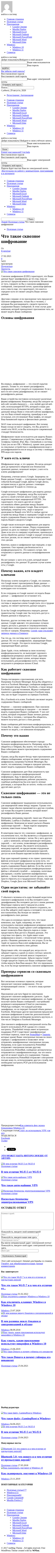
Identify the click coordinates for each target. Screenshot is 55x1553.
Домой (4, 222)
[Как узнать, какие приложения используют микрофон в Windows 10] (27, 1335)
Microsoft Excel (19, 32)
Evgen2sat (5, 251)
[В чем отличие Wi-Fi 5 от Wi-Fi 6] (18, 1164)
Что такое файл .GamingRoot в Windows (25, 1418)
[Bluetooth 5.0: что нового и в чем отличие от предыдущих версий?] (27, 1451)
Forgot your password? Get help (15, 152)
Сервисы (11, 52)
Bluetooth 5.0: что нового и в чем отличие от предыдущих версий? (26, 1458)
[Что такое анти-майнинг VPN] (16, 1177)
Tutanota (46, 1034)
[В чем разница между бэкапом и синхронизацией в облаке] (27, 1315)
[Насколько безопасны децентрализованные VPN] (25, 1191)
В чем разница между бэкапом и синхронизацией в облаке (21, 1323)
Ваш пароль (33, 65)
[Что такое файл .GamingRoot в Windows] (21, 1413)
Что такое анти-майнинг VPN (19, 1185)
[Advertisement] (27, 351)
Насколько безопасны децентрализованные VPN (17, 1200)
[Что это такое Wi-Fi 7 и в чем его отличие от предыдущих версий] (27, 1280)
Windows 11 (18, 50)
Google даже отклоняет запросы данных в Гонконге (27, 631)
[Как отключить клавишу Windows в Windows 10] (25, 1296)
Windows (11, 44)
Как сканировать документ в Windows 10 (26, 1473)
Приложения (13, 24)
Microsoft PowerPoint (22, 37)
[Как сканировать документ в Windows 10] (22, 1468)
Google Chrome (19, 27)
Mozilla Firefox (19, 29)
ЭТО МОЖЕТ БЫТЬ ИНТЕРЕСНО (19, 1155)
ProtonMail (35, 1034)
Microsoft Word (19, 39)
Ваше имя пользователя (38, 62)
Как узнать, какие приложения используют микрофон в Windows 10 (23, 1342)
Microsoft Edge (19, 42)
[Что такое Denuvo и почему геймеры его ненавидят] (27, 1351)
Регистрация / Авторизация (20, 95)
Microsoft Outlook (20, 34)
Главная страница (15, 19)
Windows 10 (18, 47)
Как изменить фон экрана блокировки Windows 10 (23, 1126)
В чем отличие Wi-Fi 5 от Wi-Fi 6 (21, 1171)
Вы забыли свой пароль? (13, 71)
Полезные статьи (15, 21)
